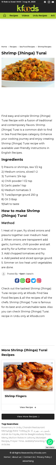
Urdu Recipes (40, 15)
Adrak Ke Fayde (10, 434)
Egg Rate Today (17, 430)
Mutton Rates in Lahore (22, 437)
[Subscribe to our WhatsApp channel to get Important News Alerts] (50, 442)
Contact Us (29, 457)
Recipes (14, 15)
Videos (25, 15)
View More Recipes (27, 416)
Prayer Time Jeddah (21, 441)
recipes (36, 297)
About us (16, 457)
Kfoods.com (40, 452)
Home (7, 457)
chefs (4, 302)
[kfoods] (28, 8)
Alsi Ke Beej (26, 434)
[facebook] (45, 2)
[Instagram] (49, 2)
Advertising (28, 461)
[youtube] (52, 2)
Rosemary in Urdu (11, 427)
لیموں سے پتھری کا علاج (37, 430)
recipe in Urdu (10, 316)
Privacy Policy (44, 457)
